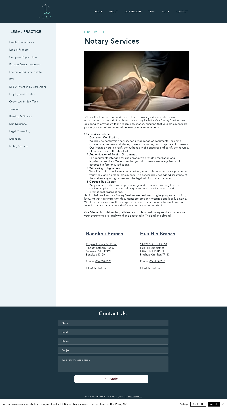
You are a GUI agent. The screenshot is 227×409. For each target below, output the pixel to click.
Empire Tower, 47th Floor (101, 244)
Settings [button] (184, 404)
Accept (213, 404)
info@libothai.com (97, 268)
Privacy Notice (135, 396)
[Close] (223, 404)
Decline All (198, 404)
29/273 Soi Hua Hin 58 (153, 244)
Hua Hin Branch (157, 233)
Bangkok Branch (104, 233)
